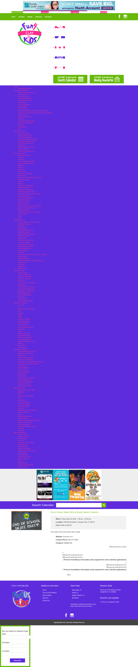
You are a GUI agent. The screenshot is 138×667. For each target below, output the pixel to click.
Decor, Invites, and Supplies (27, 283)
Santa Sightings (23, 455)
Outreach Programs (24, 335)
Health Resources (19, 220)
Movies (20, 184)
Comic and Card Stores (25, 360)
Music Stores (22, 376)
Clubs (20, 311)
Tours (20, 216)
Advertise (38, 17)
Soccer (20, 414)
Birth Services (22, 228)
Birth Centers (22, 226)
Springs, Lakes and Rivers (26, 208)
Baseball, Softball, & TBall (26, 390)
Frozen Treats (22, 370)
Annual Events (22, 434)
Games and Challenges (25, 173)
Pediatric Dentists (23, 258)
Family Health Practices (25, 246)
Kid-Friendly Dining (24, 372)
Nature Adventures (24, 188)
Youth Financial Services (26, 151)
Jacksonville (45, 12)
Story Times (22, 345)
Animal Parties (22, 273)
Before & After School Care (26, 92)
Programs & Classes (20, 303)
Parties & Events (19, 271)
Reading (20, 119)
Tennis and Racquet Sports (26, 426)
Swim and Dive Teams (25, 422)
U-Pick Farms (22, 467)
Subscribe (17, 660)
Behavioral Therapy (24, 224)
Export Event (78, 555)
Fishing (20, 167)
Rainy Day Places (23, 196)
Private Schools (23, 115)
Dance (20, 317)
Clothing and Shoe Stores (26, 358)
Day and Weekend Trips (25, 163)
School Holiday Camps (25, 88)
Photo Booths (22, 299)
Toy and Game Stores (25, 386)
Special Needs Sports (25, 416)
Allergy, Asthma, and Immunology (28, 222)
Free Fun (21, 169)
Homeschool (22, 103)
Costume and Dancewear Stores (28, 364)
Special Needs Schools (25, 123)
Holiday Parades (23, 447)
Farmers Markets (23, 368)
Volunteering (22, 347)
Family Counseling (24, 242)
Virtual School (22, 127)
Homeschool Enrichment (26, 327)
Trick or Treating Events (25, 465)
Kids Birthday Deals (24, 293)
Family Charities (23, 133)
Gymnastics (21, 400)
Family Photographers (25, 137)
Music (20, 331)
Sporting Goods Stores (25, 382)
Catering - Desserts (24, 279)
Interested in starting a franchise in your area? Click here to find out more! (83, 605)
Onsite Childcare (23, 109)
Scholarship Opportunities (26, 121)
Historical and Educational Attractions (30, 177)
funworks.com (68, 537)
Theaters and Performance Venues (29, 212)
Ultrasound (21, 264)
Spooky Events (22, 463)
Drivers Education (23, 321)
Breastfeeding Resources (26, 230)
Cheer (20, 394)
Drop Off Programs (24, 97)
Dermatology (22, 238)
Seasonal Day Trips (24, 457)
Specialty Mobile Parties (25, 301)
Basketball (21, 392)
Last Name (5, 651)
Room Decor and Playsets (26, 378)
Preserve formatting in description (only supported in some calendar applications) (95, 560)
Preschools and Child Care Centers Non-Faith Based (35, 113)
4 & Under (21, 305)
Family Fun (68, 543)
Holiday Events (22, 445)
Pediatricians (22, 262)
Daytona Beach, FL (78, 595)
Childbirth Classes (23, 232)
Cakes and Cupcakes (25, 277)
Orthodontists (22, 256)
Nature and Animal (24, 333)
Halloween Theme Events (26, 442)
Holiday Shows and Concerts (27, 451)
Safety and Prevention (25, 337)
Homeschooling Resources (26, 141)
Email (4, 634)
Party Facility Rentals (24, 295)
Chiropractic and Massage (26, 234)
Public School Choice (24, 117)
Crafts (20, 315)
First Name (5, 642)
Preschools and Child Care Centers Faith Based (33, 111)
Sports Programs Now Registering (29, 420)
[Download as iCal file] (117, 547)
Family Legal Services (25, 135)
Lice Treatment (23, 250)
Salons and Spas (23, 202)
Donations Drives (23, 436)
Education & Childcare (21, 90)
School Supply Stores (25, 380)
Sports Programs (19, 388)
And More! (75, 598)
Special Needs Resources (26, 147)
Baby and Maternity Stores (26, 351)
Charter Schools (23, 94)
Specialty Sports (23, 418)
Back (69, 575)
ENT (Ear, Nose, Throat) (26, 240)
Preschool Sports (23, 412)
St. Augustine (75, 12)
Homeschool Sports (24, 404)
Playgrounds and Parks (25, 190)
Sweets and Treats (24, 384)
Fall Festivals (22, 438)
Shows (20, 461)
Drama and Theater (24, 319)
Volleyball (21, 430)
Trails (19, 218)
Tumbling (21, 428)
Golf (19, 398)
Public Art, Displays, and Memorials (29, 194)
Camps (16, 86)
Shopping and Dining (20, 349)
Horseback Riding (23, 406)
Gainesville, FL (77, 590)
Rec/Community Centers (26, 198)
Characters (21, 281)
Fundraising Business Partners (28, 139)
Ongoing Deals (22, 453)
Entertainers (22, 285)
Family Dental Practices (25, 244)
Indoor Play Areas (23, 179)
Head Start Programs (25, 101)
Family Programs (23, 323)
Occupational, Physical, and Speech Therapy (32, 254)
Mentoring (21, 329)
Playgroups (21, 145)
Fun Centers (22, 171)
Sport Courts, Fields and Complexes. (30, 206)
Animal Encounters (24, 155)
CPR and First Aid (23, 236)
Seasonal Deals (23, 459)
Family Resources (19, 131)
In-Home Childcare (24, 105)
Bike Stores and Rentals (25, 353)
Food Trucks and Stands (26, 289)
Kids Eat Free (22, 374)
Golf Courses (22, 175)
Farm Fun (21, 440)
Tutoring (20, 125)
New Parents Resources (25, 143)
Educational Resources (25, 99)
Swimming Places (23, 210)
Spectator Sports (23, 204)
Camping (21, 159)
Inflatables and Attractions (26, 291)
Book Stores (22, 355)
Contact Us (46, 600)
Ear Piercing (22, 366)
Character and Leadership (26, 309)
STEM (20, 343)
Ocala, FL (75, 593)
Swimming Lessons (24, 424)
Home (13, 17)
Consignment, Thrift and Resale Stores (30, 362)
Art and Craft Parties (24, 275)
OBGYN (20, 252)
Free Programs (23, 325)
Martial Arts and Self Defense (27, 410)
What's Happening (20, 432)
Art (19, 307)
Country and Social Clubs (26, 161)
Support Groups (23, 149)
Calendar (21, 17)
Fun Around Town (19, 153)
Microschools (22, 107)
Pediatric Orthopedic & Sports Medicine (30, 260)
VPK (19, 129)
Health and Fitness (24, 402)
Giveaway (48, 17)
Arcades (20, 157)
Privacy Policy (47, 595)
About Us (45, 598)
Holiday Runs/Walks (24, 449)
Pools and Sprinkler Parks (26, 192)
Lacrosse (21, 408)
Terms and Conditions (50, 593)
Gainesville (103, 12)
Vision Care (21, 266)
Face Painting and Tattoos (26, 287)
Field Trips (21, 165)
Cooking (20, 313)
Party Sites (21, 297)
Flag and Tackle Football (26, 396)
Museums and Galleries (25, 186)
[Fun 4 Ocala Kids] (29, 33)
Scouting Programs (24, 339)
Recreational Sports (24, 200)
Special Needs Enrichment (26, 341)
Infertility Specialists (24, 248)
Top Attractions (23, 214)
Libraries (21, 181)
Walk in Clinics (22, 268)
